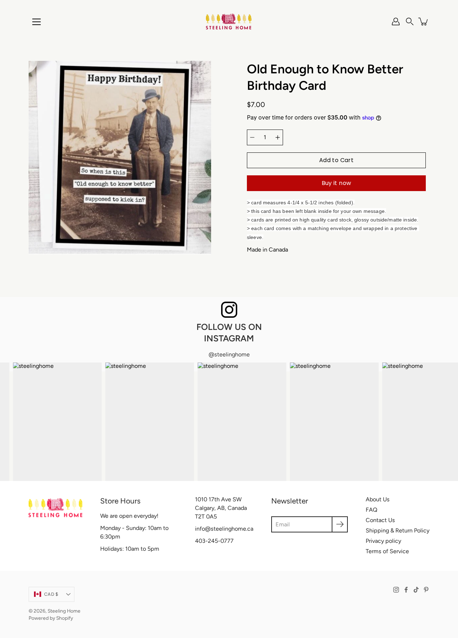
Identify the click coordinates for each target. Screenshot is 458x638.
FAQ (371, 509)
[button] (410, 21)
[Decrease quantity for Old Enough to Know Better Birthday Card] (252, 137)
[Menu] (36, 21)
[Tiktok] (416, 590)
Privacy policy (383, 540)
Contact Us (380, 520)
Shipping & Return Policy (397, 530)
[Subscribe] (340, 524)
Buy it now (336, 183)
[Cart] (423, 21)
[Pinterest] (426, 590)
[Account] (395, 21)
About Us (378, 499)
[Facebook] (406, 590)
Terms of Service (387, 551)
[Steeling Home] (229, 21)
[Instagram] (396, 590)
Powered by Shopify (51, 618)
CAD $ (51, 594)
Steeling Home (64, 611)
